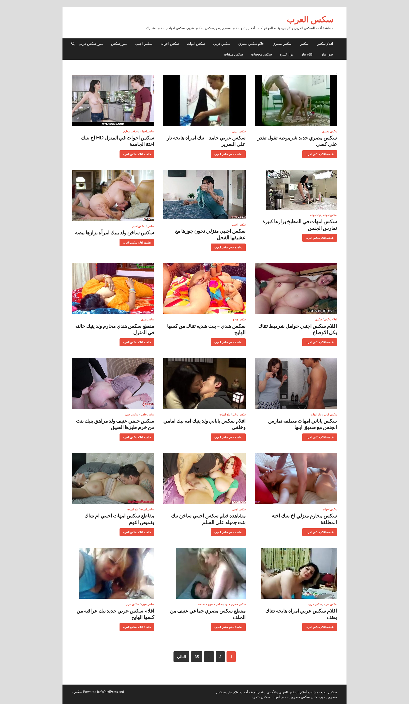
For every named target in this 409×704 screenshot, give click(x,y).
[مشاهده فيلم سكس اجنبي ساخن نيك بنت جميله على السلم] (204, 478)
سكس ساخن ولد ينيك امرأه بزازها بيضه (114, 232)
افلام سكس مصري (251, 44)
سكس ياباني (330, 414)
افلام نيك (307, 54)
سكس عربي (221, 44)
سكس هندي (239, 319)
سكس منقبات (233, 54)
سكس (304, 44)
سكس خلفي (147, 414)
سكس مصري (282, 44)
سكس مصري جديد (235, 604)
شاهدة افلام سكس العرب (321, 153)
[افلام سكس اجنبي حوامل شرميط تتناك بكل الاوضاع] (296, 288)
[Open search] (73, 43)
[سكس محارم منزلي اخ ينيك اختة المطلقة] (296, 478)
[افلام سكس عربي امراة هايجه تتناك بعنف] (296, 573)
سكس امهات (196, 44)
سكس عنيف (131, 414)
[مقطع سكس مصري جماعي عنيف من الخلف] (204, 573)
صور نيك (327, 54)
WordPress (109, 692)
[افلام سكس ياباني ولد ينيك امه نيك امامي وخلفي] (204, 383)
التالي (181, 656)
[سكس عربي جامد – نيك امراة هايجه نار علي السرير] (204, 100)
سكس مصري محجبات (210, 604)
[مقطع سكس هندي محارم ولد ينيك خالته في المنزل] (113, 288)
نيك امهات (315, 215)
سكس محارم (130, 131)
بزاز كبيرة (286, 54)
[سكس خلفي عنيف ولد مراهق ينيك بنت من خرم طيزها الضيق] (113, 383)
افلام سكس (325, 44)
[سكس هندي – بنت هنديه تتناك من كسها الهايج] (204, 288)
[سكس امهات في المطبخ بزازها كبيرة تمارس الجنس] (296, 190)
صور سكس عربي (91, 44)
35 (197, 656)
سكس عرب (330, 604)
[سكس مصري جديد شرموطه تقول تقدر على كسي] (296, 100)
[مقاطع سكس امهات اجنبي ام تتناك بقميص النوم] (113, 478)
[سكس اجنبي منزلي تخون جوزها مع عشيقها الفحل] (204, 194)
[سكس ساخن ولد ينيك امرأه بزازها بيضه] (113, 195)
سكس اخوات (169, 44)
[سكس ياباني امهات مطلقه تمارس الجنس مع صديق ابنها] (296, 383)
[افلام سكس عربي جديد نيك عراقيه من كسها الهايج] (113, 573)
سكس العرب (310, 19)
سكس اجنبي (143, 44)
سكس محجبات (261, 54)
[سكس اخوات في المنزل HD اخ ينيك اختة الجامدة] (113, 100)
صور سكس (119, 44)
